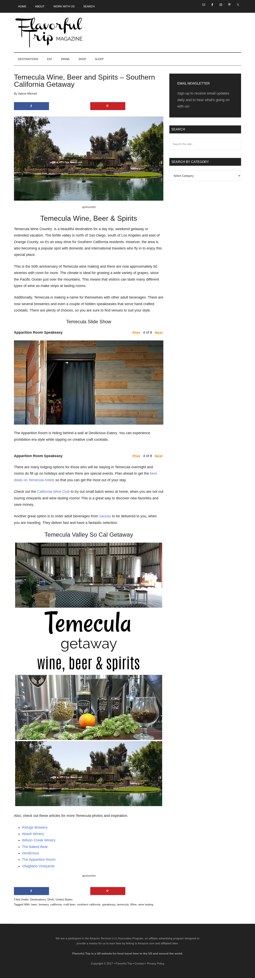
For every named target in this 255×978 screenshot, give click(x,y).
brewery (44, 904)
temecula (123, 904)
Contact (139, 963)
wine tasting (145, 904)
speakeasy (109, 904)
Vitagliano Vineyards (38, 866)
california (56, 904)
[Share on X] (69, 106)
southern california (88, 904)
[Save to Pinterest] (107, 106)
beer (34, 904)
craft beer (69, 904)
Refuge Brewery (35, 827)
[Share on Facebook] (31, 106)
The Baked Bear (35, 847)
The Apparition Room (39, 860)
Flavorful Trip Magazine (49, 32)
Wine (133, 904)
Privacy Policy (155, 963)
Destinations (38, 899)
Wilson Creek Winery (38, 840)
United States (64, 899)
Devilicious (30, 853)
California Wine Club (53, 492)
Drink (50, 899)
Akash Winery (33, 834)
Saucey (105, 516)
